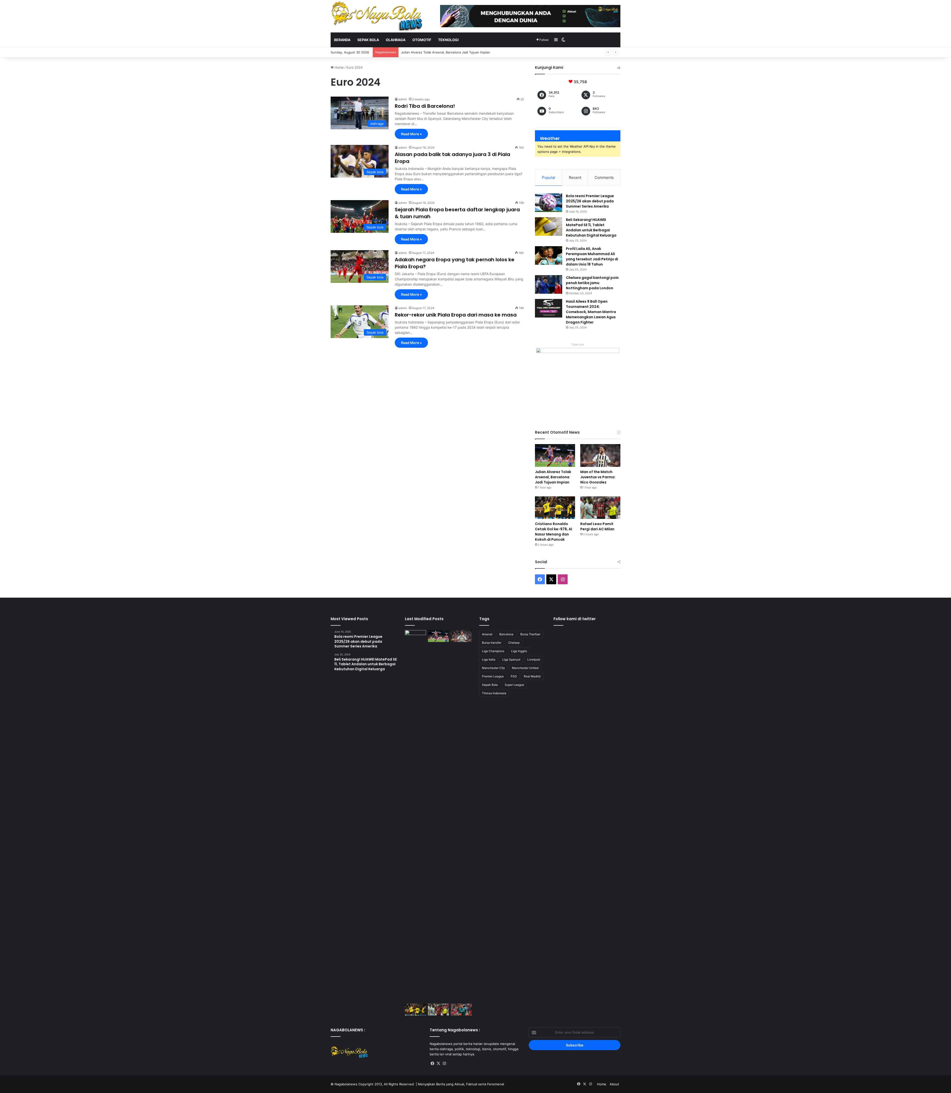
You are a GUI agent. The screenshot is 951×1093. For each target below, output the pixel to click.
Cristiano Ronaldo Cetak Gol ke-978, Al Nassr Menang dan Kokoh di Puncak (553, 531)
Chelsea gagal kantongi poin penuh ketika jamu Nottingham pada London (592, 283)
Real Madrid (532, 676)
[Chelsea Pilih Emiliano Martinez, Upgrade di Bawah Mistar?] (461, 1009)
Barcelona (506, 634)
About (614, 1084)
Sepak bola (368, 40)
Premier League (493, 676)
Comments (604, 177)
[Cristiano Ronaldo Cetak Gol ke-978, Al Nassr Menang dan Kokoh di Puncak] (555, 507)
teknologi (448, 40)
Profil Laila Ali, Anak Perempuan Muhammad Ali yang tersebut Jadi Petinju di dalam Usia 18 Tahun (592, 256)
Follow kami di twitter (575, 618)
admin (402, 99)
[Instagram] (445, 1063)
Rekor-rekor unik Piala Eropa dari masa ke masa (456, 314)
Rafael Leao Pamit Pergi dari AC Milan (597, 526)
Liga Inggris (519, 651)
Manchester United (525, 668)
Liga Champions (493, 651)
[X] (439, 1063)
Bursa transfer (491, 642)
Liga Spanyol (511, 659)
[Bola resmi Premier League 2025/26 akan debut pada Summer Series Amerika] (548, 202)
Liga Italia (488, 659)
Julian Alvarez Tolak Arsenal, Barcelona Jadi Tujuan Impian (553, 477)
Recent (575, 177)
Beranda (342, 40)
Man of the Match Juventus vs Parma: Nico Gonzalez (442, 52)
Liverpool (533, 659)
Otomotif (421, 40)
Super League (514, 685)
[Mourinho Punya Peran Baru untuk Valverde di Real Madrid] (415, 816)
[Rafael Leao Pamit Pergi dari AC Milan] (600, 507)
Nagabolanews (346, 1084)
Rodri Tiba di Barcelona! (425, 106)
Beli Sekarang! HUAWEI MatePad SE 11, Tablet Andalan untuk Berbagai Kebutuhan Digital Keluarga (591, 227)
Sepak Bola (490, 685)
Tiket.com (577, 344)
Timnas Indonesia (494, 693)
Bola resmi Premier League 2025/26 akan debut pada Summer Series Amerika (590, 201)
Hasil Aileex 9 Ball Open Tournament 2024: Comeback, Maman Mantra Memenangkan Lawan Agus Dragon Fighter (591, 312)
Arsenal (487, 634)
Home (339, 67)
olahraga (395, 40)
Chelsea (514, 642)
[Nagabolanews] (376, 15)
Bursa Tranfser (530, 634)
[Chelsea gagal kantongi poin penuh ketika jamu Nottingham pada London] (548, 284)
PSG (514, 676)
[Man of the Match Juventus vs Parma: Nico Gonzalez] (600, 455)
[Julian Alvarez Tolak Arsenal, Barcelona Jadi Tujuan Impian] (555, 455)
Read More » (411, 134)
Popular (548, 177)
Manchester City (493, 668)
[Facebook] (433, 1063)
